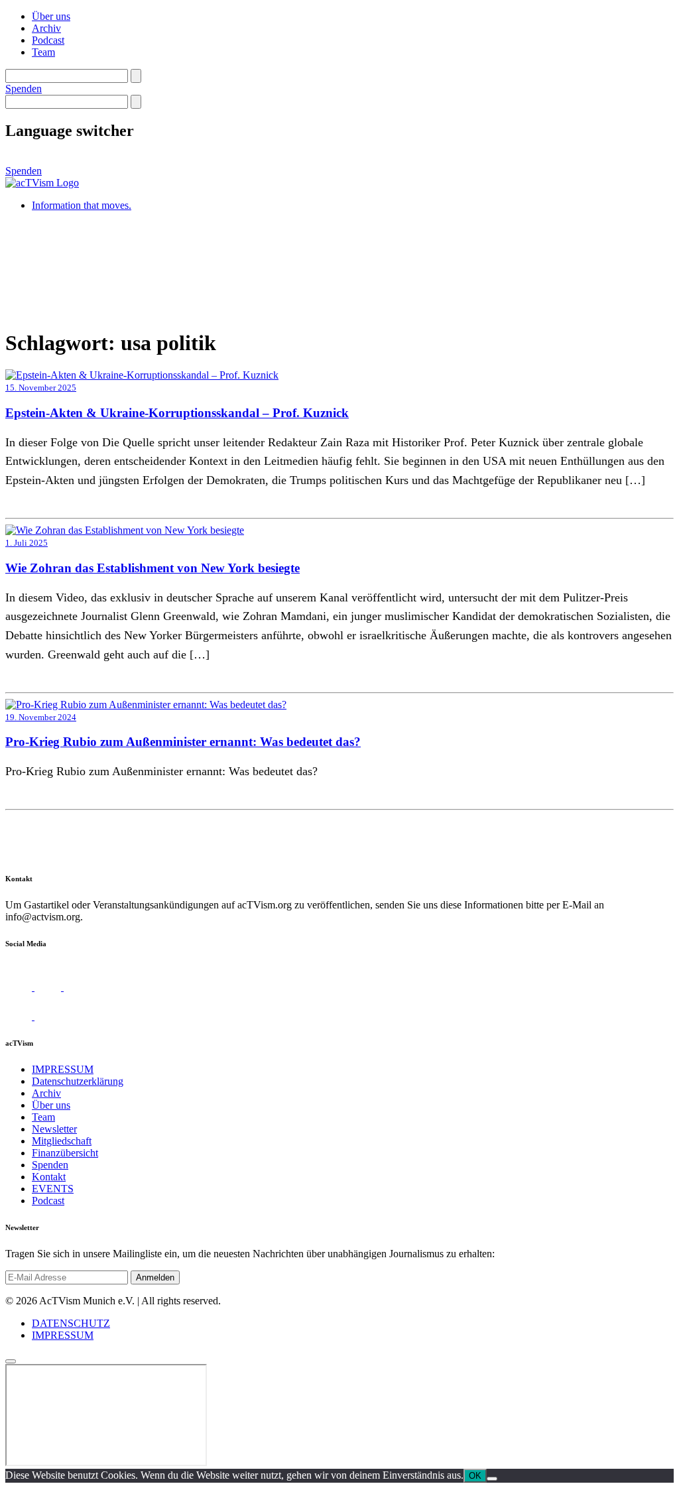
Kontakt (49, 1176)
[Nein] (492, 1479)
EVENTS (53, 1188)
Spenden (23, 88)
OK (475, 1476)
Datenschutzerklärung (77, 1081)
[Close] (10, 1361)
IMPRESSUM (62, 1069)
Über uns (51, 16)
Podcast (48, 40)
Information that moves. (81, 205)
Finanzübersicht (65, 1152)
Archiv (46, 28)
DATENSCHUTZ (71, 1323)
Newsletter (54, 1129)
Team (43, 52)
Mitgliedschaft (62, 1141)
